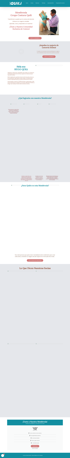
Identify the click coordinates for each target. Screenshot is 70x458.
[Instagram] (46, 455)
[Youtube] (45, 455)
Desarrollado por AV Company (37, 455)
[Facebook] (43, 455)
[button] (21, 51)
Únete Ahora (35, 446)
